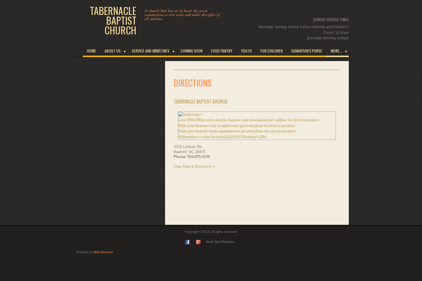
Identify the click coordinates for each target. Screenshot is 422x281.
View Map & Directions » (194, 166)
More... (336, 51)
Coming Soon (191, 51)
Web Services (103, 252)
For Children (271, 51)
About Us (112, 51)
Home (91, 51)
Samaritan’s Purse (306, 51)
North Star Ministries (220, 241)
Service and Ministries (150, 51)
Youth (246, 51)
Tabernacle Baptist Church (113, 20)
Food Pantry (221, 51)
